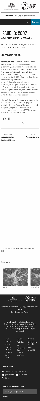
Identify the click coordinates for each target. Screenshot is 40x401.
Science (7, 344)
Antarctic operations (8, 348)
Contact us (20, 342)
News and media (8, 356)
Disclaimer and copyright (32, 343)
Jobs (18, 345)
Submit (6, 396)
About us (20, 339)
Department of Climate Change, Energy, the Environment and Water (20, 308)
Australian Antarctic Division (20, 312)
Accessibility (32, 350)
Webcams (31, 339)
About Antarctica (8, 340)
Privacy (30, 347)
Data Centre (20, 355)
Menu (34, 22)
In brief (9, 47)
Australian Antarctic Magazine (17, 44)
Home (3, 44)
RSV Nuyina (8, 352)
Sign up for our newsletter (13, 387)
